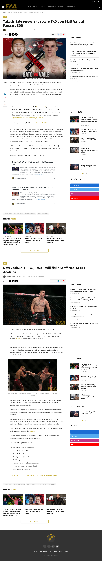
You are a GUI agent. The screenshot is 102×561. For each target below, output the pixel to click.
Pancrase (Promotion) (30, 213)
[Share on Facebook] (10, 34)
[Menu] (3, 7)
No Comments (29, 30)
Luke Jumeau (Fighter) (19, 484)
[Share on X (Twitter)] (13, 34)
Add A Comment (34, 250)
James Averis (11, 276)
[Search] (99, 7)
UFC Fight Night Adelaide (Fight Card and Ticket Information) (35, 475)
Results (42, 7)
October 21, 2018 (41, 123)
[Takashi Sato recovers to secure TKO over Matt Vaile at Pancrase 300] (34, 58)
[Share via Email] (16, 34)
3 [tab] (85, 173)
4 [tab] (87, 173)
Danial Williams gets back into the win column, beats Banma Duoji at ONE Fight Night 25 (83, 44)
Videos (60, 7)
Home (29, 7)
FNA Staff (10, 30)
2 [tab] (84, 173)
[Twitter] (5, 90)
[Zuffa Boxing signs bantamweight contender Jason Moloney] (74, 150)
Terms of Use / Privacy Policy (58, 551)
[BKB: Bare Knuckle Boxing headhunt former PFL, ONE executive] (56, 228)
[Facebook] (5, 87)
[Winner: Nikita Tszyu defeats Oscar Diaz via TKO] (74, 167)
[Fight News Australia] (11, 7)
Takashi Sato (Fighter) (43, 213)
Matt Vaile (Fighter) (18, 213)
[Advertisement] (84, 96)
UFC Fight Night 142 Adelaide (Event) (46, 484)
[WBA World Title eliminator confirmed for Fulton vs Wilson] (34, 228)
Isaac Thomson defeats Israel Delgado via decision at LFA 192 (84, 60)
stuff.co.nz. (32, 431)
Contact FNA (70, 7)
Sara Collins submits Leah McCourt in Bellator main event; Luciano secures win (84, 69)
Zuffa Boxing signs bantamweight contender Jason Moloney (89, 150)
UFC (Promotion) (31, 484)
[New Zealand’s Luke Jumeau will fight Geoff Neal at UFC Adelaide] (34, 305)
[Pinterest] (5, 97)
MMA (5, 16)
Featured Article (8, 213)
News (35, 7)
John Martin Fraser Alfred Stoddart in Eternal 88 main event (84, 77)
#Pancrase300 (41, 107)
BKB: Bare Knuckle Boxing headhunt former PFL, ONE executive (55, 241)
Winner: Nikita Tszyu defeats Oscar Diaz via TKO (89, 166)
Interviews (52, 7)
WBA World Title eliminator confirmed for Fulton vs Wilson (34, 241)
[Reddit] (5, 104)
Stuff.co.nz (18, 339)
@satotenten (17, 118)
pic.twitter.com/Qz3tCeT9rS (33, 118)
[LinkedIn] (5, 94)
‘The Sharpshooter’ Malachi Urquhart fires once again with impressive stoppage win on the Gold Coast (12, 241)
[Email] (5, 101)
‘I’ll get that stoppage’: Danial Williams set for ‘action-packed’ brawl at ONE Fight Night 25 (83, 52)
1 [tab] (82, 173)
